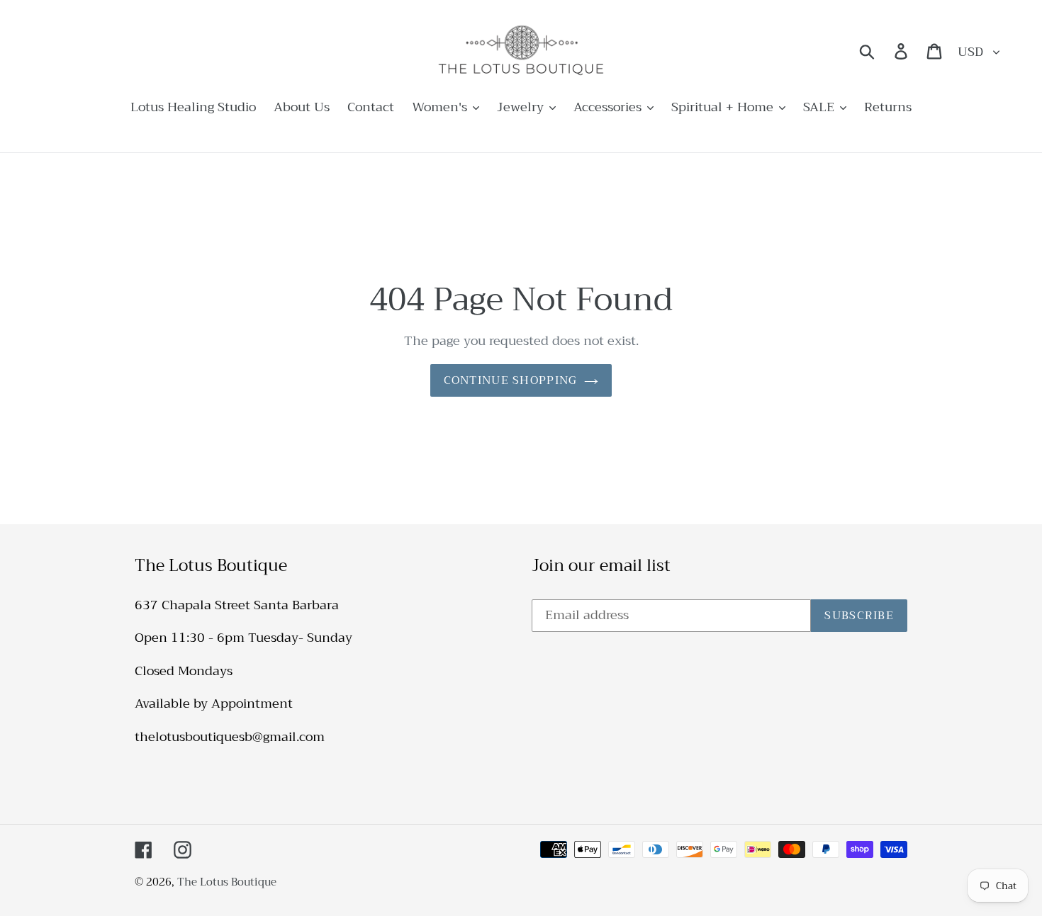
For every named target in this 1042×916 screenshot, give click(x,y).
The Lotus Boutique (226, 882)
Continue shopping (511, 380)
